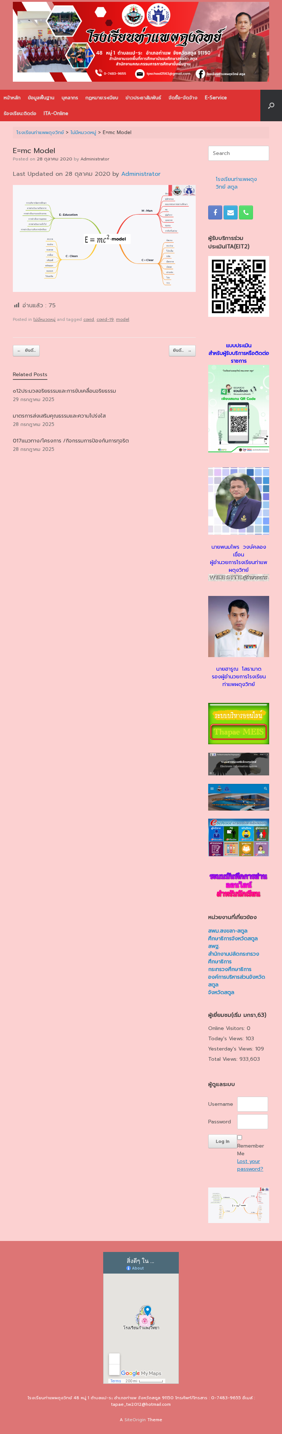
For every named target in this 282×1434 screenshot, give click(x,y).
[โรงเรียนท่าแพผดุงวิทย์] (141, 42)
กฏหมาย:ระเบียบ (102, 97)
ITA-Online (56, 113)
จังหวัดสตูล (221, 992)
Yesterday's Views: (231, 1049)
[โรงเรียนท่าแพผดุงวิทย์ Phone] (246, 212)
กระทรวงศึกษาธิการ (230, 969)
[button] (271, 105)
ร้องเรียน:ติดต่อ (20, 113)
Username (220, 1104)
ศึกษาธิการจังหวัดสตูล (233, 938)
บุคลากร (70, 97)
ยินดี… (26, 350)
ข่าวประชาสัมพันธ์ (143, 97)
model (122, 319)
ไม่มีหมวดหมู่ (44, 319)
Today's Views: (227, 1038)
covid (88, 319)
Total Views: (223, 1059)
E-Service (216, 97)
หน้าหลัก (12, 97)
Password (219, 1122)
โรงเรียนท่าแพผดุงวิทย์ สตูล (236, 183)
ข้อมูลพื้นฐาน (41, 97)
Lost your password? (250, 1165)
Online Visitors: (227, 1028)
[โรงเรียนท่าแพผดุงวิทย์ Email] (231, 212)
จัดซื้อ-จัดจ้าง (183, 97)
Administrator (94, 159)
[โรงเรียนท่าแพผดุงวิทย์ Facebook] (215, 212)
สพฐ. (214, 946)
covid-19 (105, 319)
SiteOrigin (135, 1419)
